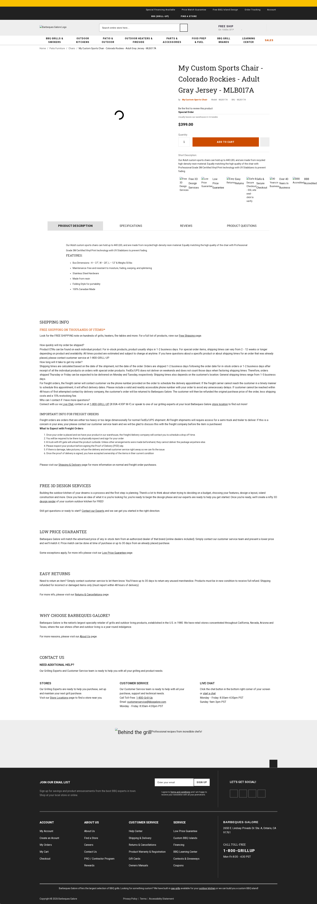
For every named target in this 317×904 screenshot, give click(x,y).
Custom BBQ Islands (185, 838)
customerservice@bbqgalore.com (146, 701)
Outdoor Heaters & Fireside (139, 40)
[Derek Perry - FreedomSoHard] (178, 749)
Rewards (89, 865)
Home (43, 48)
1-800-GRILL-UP (99, 404)
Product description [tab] (75, 225)
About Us (85, 636)
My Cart (44, 851)
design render (48, 501)
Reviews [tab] (186, 225)
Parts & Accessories (172, 40)
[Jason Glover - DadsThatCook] (219, 749)
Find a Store (91, 838)
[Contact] (249, 28)
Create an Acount (49, 838)
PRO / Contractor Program (99, 858)
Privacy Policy (130, 898)
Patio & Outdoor (108, 40)
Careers (88, 844)
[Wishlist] (261, 28)
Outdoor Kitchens (82, 40)
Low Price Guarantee (114, 552)
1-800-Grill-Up (144, 697)
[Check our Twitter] (243, 794)
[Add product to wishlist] (264, 142)
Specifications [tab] (131, 225)
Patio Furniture (57, 48)
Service (179, 822)
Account (47, 822)
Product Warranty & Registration (147, 851)
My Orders (46, 844)
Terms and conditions (180, 792)
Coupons (178, 865)
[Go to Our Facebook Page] (234, 794)
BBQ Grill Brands (223, 40)
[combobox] (143, 28)
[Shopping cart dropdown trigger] (273, 28)
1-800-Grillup (239, 850)
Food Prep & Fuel (199, 40)
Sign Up (202, 782)
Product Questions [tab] (242, 225)
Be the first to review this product (195, 108)
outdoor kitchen (207, 888)
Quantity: (183, 134)
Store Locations (59, 697)
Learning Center (248, 40)
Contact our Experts (93, 510)
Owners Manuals (138, 865)
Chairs (72, 48)
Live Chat (68, 404)
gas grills (175, 888)
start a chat (209, 693)
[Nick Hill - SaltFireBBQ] (98, 749)
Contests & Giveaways (186, 858)
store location (220, 404)
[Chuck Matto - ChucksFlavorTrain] (138, 749)
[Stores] (238, 28)
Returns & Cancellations (88, 594)
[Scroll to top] (273, 764)
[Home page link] (59, 27)
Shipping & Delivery (69, 464)
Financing (178, 844)
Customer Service (143, 822)
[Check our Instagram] (261, 794)
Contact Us (90, 851)
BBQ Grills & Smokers (54, 40)
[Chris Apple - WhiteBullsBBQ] (259, 749)
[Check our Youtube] (252, 794)
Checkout (45, 858)
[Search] (184, 28)
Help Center (135, 831)
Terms (143, 898)
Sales (269, 40)
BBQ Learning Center (185, 851)
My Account (46, 831)
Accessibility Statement (161, 898)
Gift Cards (134, 858)
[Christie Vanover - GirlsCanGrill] (58, 749)
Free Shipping (187, 335)
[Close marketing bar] (273, 3)
